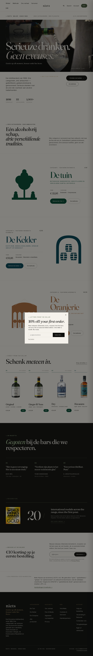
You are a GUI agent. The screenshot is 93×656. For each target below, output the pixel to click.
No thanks (31, 339)
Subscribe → (59, 335)
